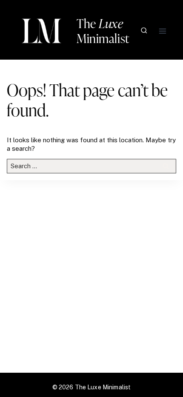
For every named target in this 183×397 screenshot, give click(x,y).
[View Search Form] (144, 30)
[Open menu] (162, 30)
